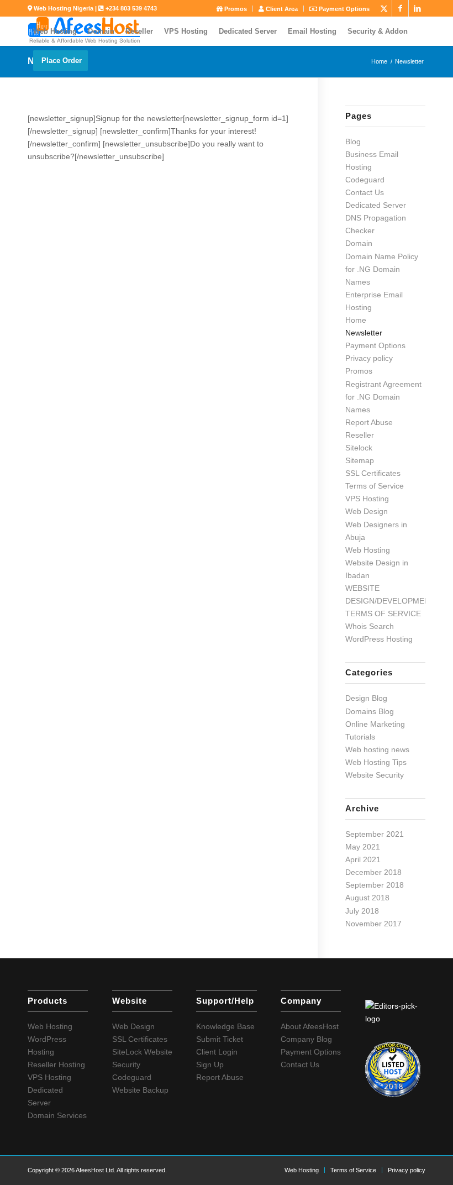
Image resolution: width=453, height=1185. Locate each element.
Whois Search (369, 626)
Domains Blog (369, 711)
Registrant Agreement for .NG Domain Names (383, 397)
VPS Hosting (367, 498)
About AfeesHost (310, 1026)
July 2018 (362, 910)
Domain (358, 243)
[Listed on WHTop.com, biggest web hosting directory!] (392, 1094)
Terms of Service (374, 485)
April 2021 (363, 859)
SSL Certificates (373, 473)
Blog (353, 141)
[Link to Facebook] (400, 8)
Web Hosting (367, 550)
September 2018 (374, 884)
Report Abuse (369, 422)
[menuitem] (232, 9)
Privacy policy (369, 358)
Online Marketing (375, 724)
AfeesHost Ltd (95, 1170)
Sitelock (358, 447)
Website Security (374, 774)
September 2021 (374, 834)
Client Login (217, 1051)
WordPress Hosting (379, 639)
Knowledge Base (225, 1026)
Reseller (359, 435)
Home (355, 320)
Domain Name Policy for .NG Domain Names (381, 269)
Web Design (366, 511)
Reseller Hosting (56, 1064)
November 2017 (373, 923)
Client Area (281, 9)
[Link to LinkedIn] (417, 8)
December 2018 (373, 872)
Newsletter (363, 332)
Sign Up (210, 1064)
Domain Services (57, 1115)
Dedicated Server (375, 205)
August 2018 (367, 897)
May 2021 (362, 846)
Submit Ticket (219, 1039)
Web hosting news (377, 749)
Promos (235, 9)
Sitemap (359, 460)
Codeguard (364, 179)
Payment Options (343, 9)
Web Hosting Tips (376, 762)
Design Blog (366, 698)
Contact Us (364, 192)
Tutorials (360, 736)
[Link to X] (384, 8)
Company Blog (306, 1039)
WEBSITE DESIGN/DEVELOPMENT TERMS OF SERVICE (390, 601)
